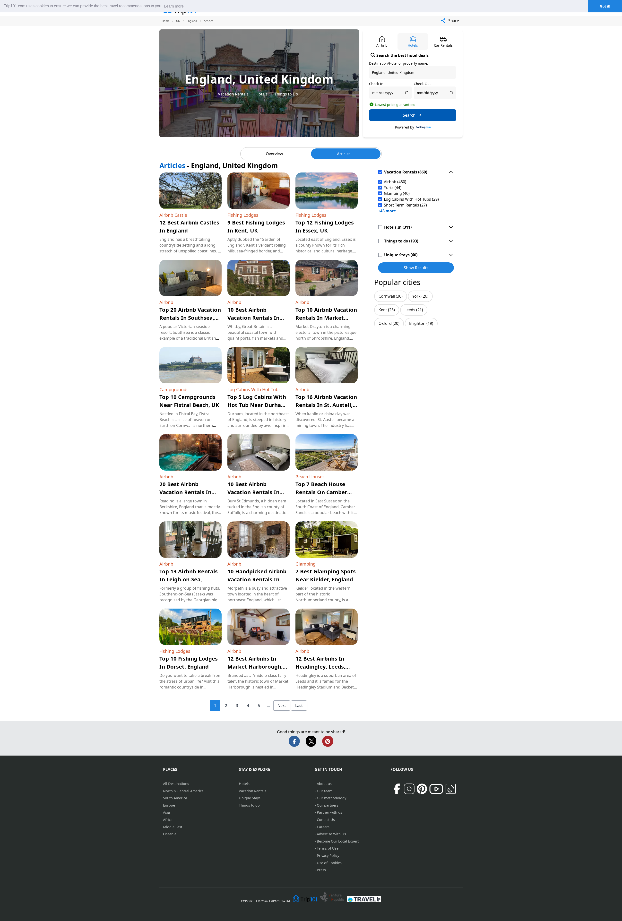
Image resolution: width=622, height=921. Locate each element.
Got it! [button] (605, 6)
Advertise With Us (331, 834)
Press (321, 870)
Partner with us (329, 812)
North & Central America (183, 791)
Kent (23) (387, 309)
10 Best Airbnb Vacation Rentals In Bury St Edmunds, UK (255, 492)
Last (299, 705)
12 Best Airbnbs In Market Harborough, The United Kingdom (255, 666)
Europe (169, 805)
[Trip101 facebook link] (396, 789)
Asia (166, 812)
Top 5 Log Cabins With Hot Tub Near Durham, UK (257, 404)
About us (324, 783)
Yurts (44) (392, 187)
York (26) (420, 296)
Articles (344, 153)
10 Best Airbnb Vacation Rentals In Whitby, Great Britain (255, 317)
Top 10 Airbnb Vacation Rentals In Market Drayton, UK (326, 317)
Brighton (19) (421, 323)
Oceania (169, 834)
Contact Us (326, 819)
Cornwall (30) (391, 296)
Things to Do (286, 94)
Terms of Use (327, 848)
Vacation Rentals (233, 94)
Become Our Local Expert (338, 841)
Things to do (249, 805)
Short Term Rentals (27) (405, 205)
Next (281, 705)
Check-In (376, 83)
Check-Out (422, 83)
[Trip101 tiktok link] (451, 789)
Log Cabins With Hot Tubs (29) (411, 199)
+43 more (387, 211)
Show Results (416, 267)
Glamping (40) (397, 193)
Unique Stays (249, 798)
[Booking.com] (423, 127)
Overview (274, 153)
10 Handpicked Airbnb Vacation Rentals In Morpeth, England (256, 579)
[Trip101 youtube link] (436, 789)
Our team (324, 791)
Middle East (172, 827)
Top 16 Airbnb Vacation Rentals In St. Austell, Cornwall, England (326, 404)
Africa (168, 819)
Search (409, 115)
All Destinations (176, 783)
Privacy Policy (328, 855)
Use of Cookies (329, 863)
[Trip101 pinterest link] (422, 789)
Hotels (262, 94)
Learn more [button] (174, 6)
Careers (323, 827)
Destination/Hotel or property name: (398, 63)
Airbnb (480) (395, 181)
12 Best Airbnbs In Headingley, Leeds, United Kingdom (320, 666)
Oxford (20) (389, 323)
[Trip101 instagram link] (409, 789)
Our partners (327, 805)
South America (175, 798)
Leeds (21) (414, 309)
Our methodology (331, 798)
